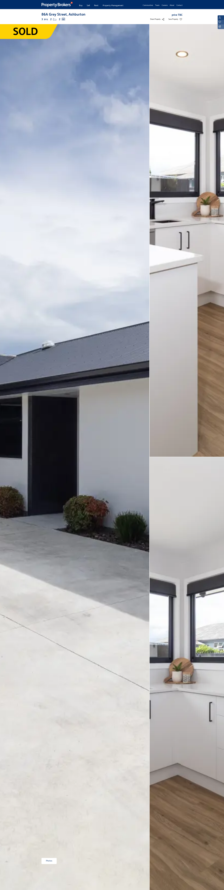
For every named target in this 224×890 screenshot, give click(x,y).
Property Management (113, 5)
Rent (96, 5)
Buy (81, 5)
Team (157, 5)
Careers (165, 5)
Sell (88, 5)
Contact (179, 5)
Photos (49, 861)
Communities (148, 5)
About (172, 5)
